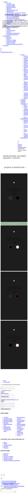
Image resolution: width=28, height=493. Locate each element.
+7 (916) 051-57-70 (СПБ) (7, 484)
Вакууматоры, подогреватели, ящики (7, 430)
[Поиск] (1, 48)
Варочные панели (8, 421)
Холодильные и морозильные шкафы (21, 421)
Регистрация (7, 382)
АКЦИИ (23, 99)
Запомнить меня (6, 390)
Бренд (25, 105)
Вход (5, 380)
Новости (9, 38)
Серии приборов (8, 445)
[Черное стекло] (10, 247)
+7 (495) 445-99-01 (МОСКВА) (8, 481)
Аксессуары (20, 433)
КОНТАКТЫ (24, 138)
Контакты (6, 45)
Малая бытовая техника (26, 77)
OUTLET (6, 417)
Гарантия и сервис (11, 41)
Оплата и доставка (11, 40)
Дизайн (26, 106)
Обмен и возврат (11, 42)
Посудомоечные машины (21, 426)
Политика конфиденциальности (15, 44)
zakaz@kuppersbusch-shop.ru (10, 487)
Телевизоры (20, 432)
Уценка (25, 98)
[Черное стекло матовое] (10, 198)
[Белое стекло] (17, 247)
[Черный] (17, 197)
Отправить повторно (9, 399)
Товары (23, 54)
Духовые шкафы (8, 418)
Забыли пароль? (5, 393)
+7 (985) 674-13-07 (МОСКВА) (8, 482)
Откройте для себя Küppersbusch (24, 102)
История (6, 446)
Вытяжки (6, 422)
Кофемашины (7, 427)
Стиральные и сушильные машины (20, 430)
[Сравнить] (25, 180)
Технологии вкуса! (14, 223)
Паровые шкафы (8, 420)
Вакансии (6, 453)
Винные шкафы (26, 85)
